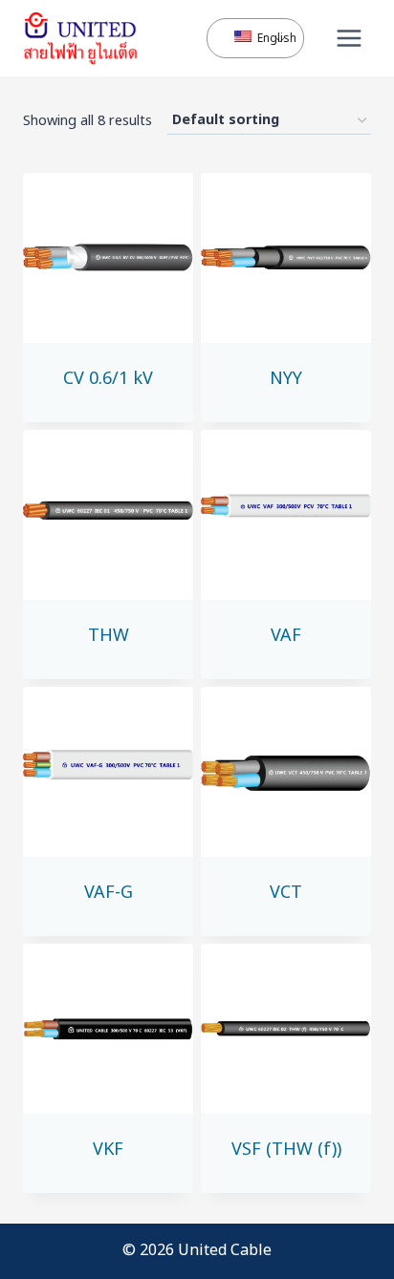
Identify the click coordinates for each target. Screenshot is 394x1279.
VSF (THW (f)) (286, 1149)
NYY (286, 379)
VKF (108, 1149)
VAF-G (108, 893)
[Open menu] (348, 37)
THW (108, 636)
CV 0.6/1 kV (108, 379)
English (269, 38)
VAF (286, 636)
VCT (286, 893)
